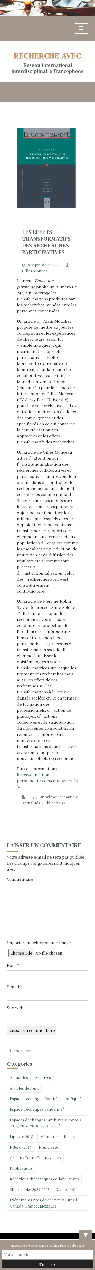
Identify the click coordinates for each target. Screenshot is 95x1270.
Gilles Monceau (36, 270)
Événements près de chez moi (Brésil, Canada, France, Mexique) (44, 1203)
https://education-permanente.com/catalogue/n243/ (47, 780)
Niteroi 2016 (21, 1147)
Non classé (48, 1147)
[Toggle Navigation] (81, 28)
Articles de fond (24, 1088)
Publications (53, 802)
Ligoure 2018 (21, 1136)
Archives (43, 1077)
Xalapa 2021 (67, 1189)
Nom (13, 965)
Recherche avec (47, 56)
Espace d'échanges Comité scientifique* (45, 1098)
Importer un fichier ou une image (39, 942)
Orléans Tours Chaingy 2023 (35, 1157)
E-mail (14, 986)
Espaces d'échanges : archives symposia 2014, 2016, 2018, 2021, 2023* (46, 1122)
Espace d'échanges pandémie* (37, 1109)
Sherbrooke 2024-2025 (30, 1189)
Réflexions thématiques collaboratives (44, 1178)
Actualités (31, 802)
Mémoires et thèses (57, 1136)
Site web (15, 1007)
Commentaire (21, 879)
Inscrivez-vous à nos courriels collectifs (47, 1245)
